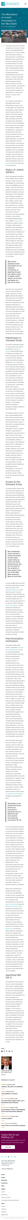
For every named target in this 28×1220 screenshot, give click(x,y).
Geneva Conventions (14, 906)
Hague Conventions (11, 904)
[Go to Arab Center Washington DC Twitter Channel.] (2, 1157)
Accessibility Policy (11, 1218)
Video (2, 1116)
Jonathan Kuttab (6, 1070)
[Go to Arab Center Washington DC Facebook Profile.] (5, 1157)
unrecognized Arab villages (13, 793)
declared (14, 362)
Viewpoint (4, 1084)
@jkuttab (3, 1074)
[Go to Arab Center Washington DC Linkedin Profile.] (15, 1157)
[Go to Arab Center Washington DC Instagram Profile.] (12, 1157)
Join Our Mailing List (7, 1169)
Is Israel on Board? (6, 1118)
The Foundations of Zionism (9, 1093)
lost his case (16, 221)
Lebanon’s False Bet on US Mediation (12, 1086)
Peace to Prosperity (12, 605)
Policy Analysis (5, 1098)
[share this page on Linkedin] (9, 1051)
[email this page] (2, 1051)
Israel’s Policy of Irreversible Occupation (13, 1125)
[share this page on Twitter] (6, 1051)
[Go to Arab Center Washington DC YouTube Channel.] (8, 1157)
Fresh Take (8, 1116)
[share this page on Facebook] (4, 1051)
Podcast (3, 1091)
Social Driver (21, 1218)
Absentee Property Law (12, 590)
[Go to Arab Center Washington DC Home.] (10, 4)
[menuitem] (2, 1157)
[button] (25, 3)
